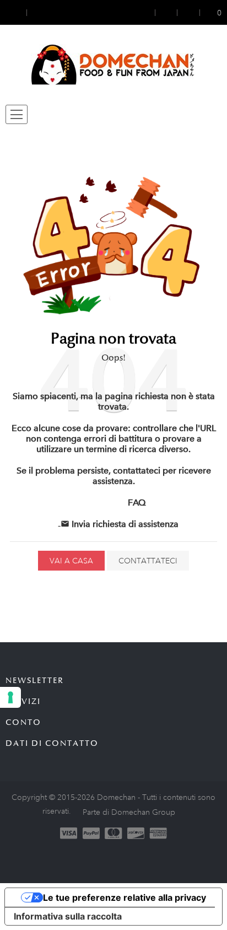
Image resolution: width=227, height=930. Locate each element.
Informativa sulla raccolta (68, 916)
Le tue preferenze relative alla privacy (124, 897)
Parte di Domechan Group (129, 812)
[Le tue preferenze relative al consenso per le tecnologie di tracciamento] (10, 697)
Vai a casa (71, 561)
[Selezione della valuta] (16, 12)
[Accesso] (147, 12)
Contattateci (147, 561)
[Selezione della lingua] (36, 12)
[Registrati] (166, 12)
